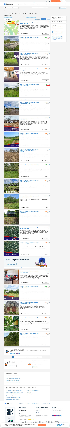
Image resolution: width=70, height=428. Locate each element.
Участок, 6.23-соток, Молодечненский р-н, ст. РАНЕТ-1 (29, 334)
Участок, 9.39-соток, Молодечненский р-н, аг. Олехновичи (29, 54)
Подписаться (35, 366)
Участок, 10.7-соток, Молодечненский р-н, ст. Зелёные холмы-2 (29, 38)
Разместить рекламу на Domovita (27, 99)
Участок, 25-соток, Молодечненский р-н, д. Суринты (29, 134)
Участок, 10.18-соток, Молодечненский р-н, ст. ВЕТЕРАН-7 (29, 196)
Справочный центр (57, 412)
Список (44, 19)
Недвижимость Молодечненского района (11, 10)
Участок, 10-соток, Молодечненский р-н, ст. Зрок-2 (29, 69)
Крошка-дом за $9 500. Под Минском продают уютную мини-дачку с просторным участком (57, 38)
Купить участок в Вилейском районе (12, 380)
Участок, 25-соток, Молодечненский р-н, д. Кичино (29, 212)
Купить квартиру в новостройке (32, 390)
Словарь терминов (35, 403)
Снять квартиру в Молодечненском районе (13, 390)
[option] (11, 27)
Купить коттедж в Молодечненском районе (13, 395)
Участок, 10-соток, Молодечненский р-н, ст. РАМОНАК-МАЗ (29, 165)
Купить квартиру (30, 388)
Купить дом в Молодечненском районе (13, 399)
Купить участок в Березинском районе (13, 376)
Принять (42, 424)
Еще (62, 7)
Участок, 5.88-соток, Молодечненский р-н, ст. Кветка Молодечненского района (29, 150)
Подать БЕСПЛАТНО (56, 1)
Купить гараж (29, 395)
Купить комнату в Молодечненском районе (13, 388)
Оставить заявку (13, 365)
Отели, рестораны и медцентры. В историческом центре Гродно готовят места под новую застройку (58, 33)
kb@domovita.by (38, 410)
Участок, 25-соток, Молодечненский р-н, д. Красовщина (29, 287)
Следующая (38, 357)
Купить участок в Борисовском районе (13, 378)
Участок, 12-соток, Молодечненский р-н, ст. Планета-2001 (29, 85)
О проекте (21, 403)
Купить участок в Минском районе (12, 375)
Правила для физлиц (46, 403)
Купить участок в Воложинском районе (13, 382)
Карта (48, 19)
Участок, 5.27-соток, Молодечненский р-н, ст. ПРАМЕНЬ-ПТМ (29, 181)
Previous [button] (5, 28)
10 (33, 357)
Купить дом (29, 392)
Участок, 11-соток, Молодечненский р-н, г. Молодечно (29, 272)
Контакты (54, 407)
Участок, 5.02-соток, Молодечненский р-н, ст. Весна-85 (29, 23)
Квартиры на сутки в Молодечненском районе (14, 392)
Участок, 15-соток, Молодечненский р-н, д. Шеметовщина (29, 103)
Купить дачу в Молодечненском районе (13, 397)
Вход (64, 1)
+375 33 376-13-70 (22, 410)
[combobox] (11, 8)
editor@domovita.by (22, 411)
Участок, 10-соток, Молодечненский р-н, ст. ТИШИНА (29, 118)
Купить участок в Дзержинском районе (13, 383)
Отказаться (51, 424)
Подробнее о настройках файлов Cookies (61, 425)
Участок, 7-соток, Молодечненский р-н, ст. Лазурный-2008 (29, 228)
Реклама (27, 403)
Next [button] (18, 28)
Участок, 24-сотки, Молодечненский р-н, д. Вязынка (29, 318)
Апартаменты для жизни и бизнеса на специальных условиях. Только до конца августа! (57, 28)
